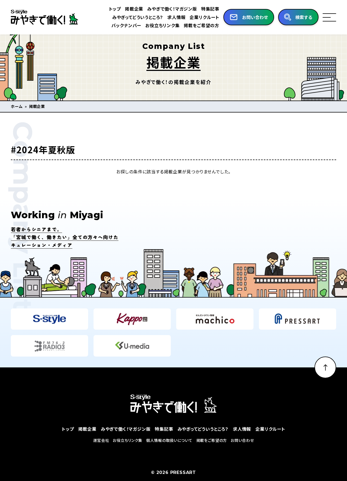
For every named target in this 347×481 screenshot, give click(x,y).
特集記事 (210, 8)
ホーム (17, 106)
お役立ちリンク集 (162, 25)
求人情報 (176, 17)
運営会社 (101, 440)
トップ (115, 8)
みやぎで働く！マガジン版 (172, 8)
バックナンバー (126, 25)
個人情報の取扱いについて (169, 440)
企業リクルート (204, 17)
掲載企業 (134, 8)
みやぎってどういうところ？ (137, 17)
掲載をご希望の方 (201, 25)
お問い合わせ (242, 440)
